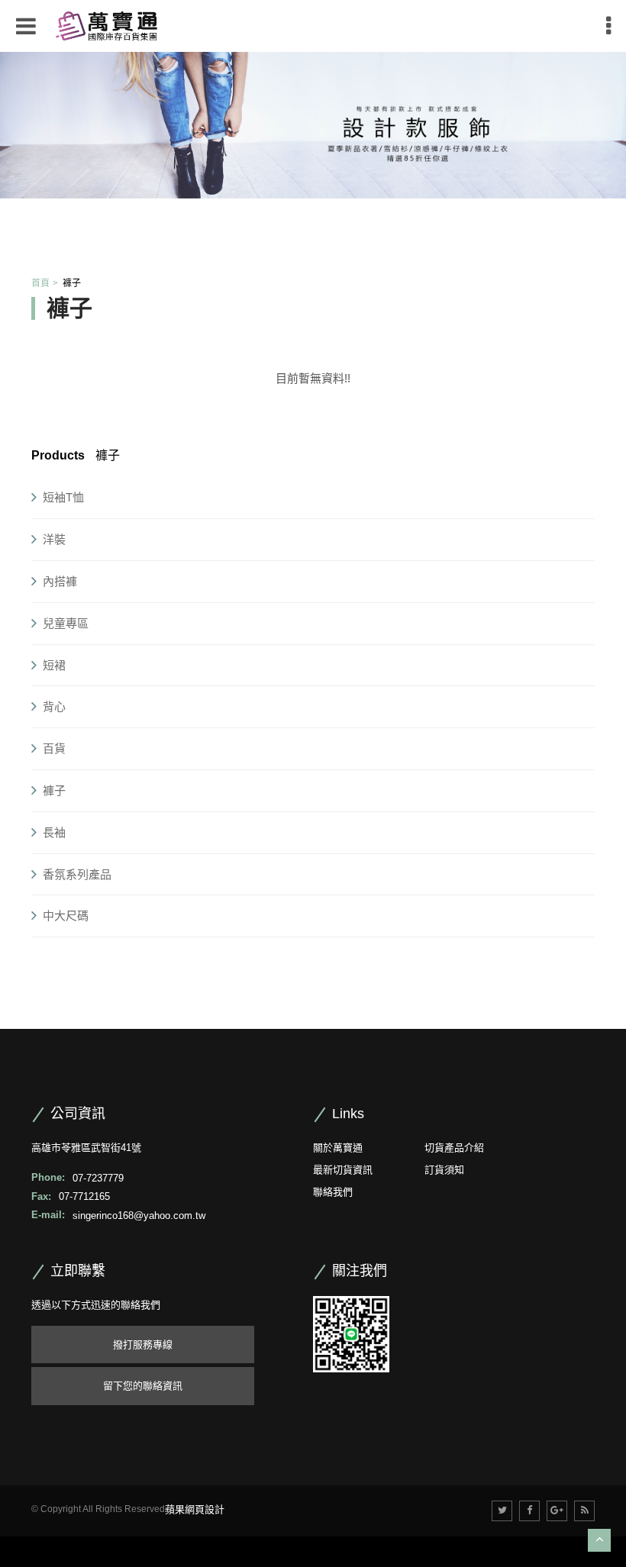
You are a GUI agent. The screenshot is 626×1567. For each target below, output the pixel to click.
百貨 (54, 748)
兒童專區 (66, 623)
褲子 (54, 790)
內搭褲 (60, 581)
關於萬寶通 (338, 1147)
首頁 (40, 283)
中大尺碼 (66, 915)
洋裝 (54, 539)
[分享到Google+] (557, 1511)
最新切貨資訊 (343, 1169)
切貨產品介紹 (454, 1147)
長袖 (54, 832)
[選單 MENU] (608, 26)
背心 (54, 706)
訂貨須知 (444, 1169)
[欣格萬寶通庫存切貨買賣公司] (107, 25)
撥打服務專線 (143, 1344)
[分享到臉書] (529, 1511)
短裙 (54, 665)
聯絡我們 (333, 1192)
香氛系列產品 (77, 874)
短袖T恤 (63, 497)
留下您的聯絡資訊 (142, 1385)
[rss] (584, 1511)
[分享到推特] (502, 1511)
